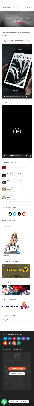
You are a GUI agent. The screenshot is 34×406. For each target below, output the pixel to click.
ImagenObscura (10, 7)
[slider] (15, 96)
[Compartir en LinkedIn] (19, 338)
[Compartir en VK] (28, 338)
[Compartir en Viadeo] (14, 343)
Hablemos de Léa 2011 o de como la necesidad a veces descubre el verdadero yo (19, 166)
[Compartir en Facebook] (10, 338)
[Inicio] (10, 21)
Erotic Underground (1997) (14, 174)
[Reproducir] (4, 97)
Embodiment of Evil (18, 21)
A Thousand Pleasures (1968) (14, 181)
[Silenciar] (27, 97)
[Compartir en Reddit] (5, 343)
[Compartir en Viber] (23, 338)
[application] (17, 71)
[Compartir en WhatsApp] (19, 343)
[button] (17, 71)
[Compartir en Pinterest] (14, 338)
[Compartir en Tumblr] (10, 343)
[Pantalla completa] (30, 97)
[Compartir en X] (5, 338)
